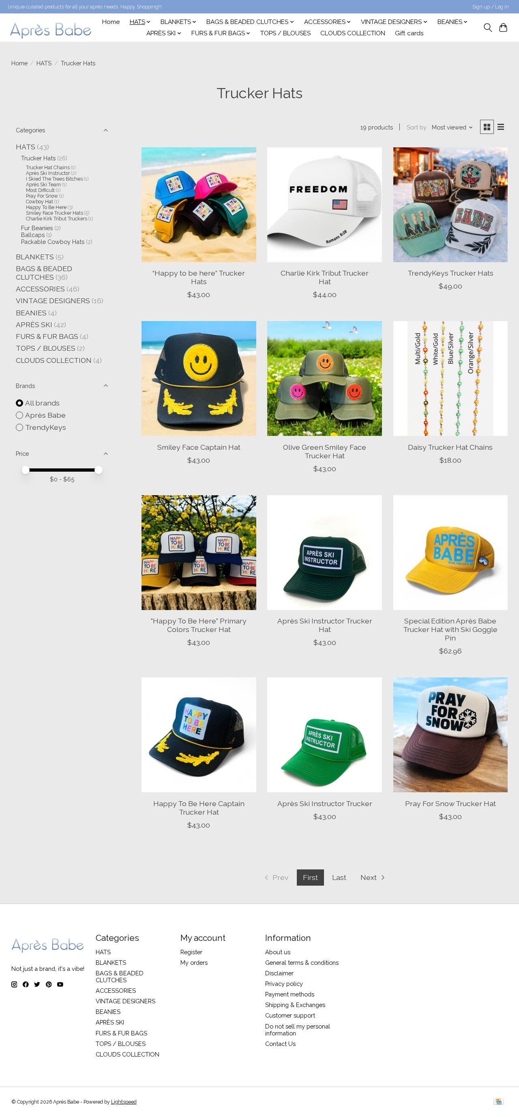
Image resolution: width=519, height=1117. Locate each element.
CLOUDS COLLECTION (352, 33)
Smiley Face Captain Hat (198, 447)
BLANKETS (35, 256)
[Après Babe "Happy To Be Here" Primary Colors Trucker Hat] (199, 552)
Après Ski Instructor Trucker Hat (324, 625)
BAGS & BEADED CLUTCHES (44, 272)
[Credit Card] (498, 1102)
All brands (42, 403)
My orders (194, 962)
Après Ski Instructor (48, 173)
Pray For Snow (42, 196)
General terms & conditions (302, 962)
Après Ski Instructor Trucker (324, 803)
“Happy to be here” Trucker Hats (198, 277)
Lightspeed (124, 1102)
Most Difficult (40, 190)
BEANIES (31, 312)
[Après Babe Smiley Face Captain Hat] (199, 378)
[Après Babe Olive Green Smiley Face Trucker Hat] (324, 378)
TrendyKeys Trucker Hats (450, 273)
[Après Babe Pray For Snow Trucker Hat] (450, 734)
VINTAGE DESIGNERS (53, 300)
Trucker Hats (38, 158)
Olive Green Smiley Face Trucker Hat (324, 451)
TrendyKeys (45, 427)
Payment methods (289, 994)
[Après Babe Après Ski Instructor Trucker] (324, 734)
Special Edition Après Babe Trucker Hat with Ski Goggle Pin (450, 629)
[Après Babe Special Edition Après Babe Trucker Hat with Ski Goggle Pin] (450, 552)
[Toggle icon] (487, 27)
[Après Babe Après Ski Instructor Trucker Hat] (324, 552)
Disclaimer (279, 973)
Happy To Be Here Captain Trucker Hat (198, 807)
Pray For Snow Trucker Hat (450, 803)
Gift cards (409, 33)
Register (191, 952)
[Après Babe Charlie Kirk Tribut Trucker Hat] (324, 204)
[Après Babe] (51, 27)
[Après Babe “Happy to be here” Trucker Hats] (199, 204)
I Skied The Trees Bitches (54, 179)
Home (111, 22)
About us (277, 952)
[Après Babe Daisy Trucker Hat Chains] (450, 378)
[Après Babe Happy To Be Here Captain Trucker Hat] (199, 734)
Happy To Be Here (46, 207)
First (310, 877)
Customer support (290, 1015)
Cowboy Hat (39, 202)
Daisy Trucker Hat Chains (450, 447)
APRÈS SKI (34, 324)
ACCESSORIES (40, 289)
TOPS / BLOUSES (285, 33)
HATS (43, 63)
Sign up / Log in (490, 7)
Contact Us (280, 1043)
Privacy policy (284, 983)
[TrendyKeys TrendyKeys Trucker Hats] (450, 204)
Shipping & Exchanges (295, 1004)
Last (339, 877)
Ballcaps (33, 234)
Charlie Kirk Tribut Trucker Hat (325, 277)
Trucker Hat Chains (48, 167)
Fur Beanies (37, 227)
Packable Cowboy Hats (52, 241)
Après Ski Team (43, 185)
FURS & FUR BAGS (47, 336)
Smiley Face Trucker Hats (54, 213)
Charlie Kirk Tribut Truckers (56, 219)
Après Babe (45, 415)
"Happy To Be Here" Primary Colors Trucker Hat (199, 625)
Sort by (417, 127)
